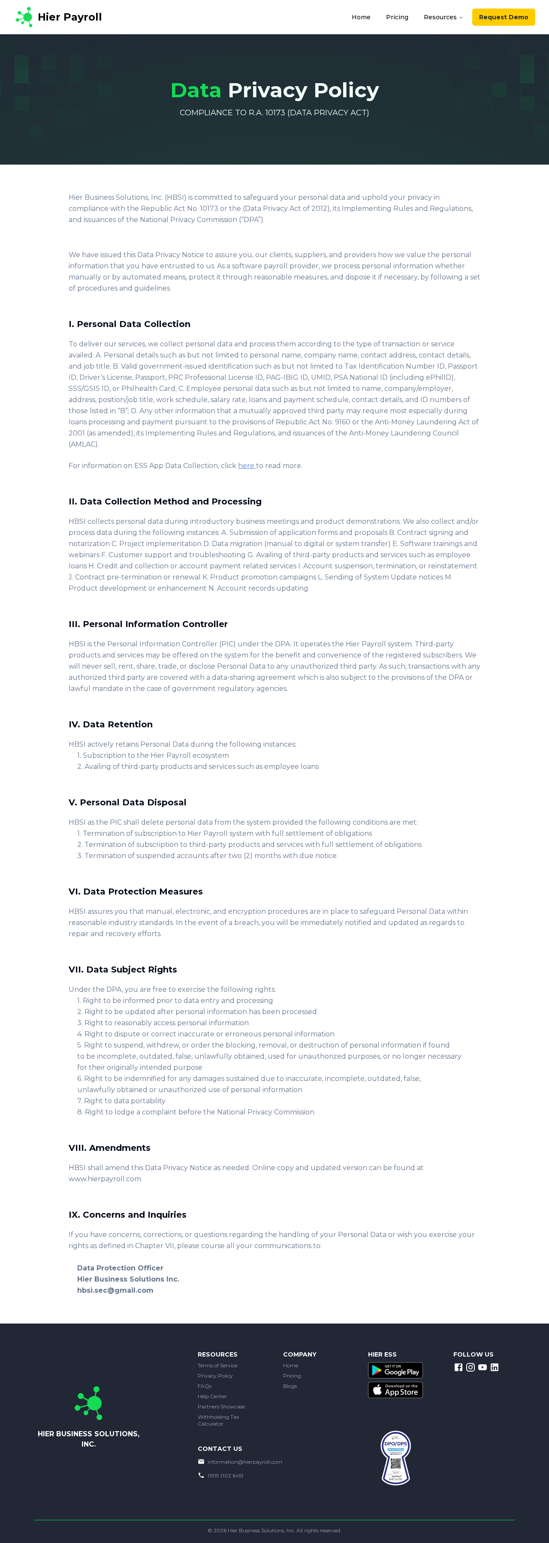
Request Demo (503, 17)
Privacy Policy (215, 1375)
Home (290, 1365)
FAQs (204, 1386)
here (247, 466)
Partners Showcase (221, 1406)
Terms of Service (217, 1365)
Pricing (292, 1375)
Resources (440, 17)
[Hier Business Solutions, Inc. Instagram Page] (470, 1367)
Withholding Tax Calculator (218, 1420)
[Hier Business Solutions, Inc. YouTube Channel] (482, 1367)
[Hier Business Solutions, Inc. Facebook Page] (458, 1367)
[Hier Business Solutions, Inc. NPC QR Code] (398, 1465)
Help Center (212, 1396)
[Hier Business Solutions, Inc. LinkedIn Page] (494, 1367)
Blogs (290, 1386)
